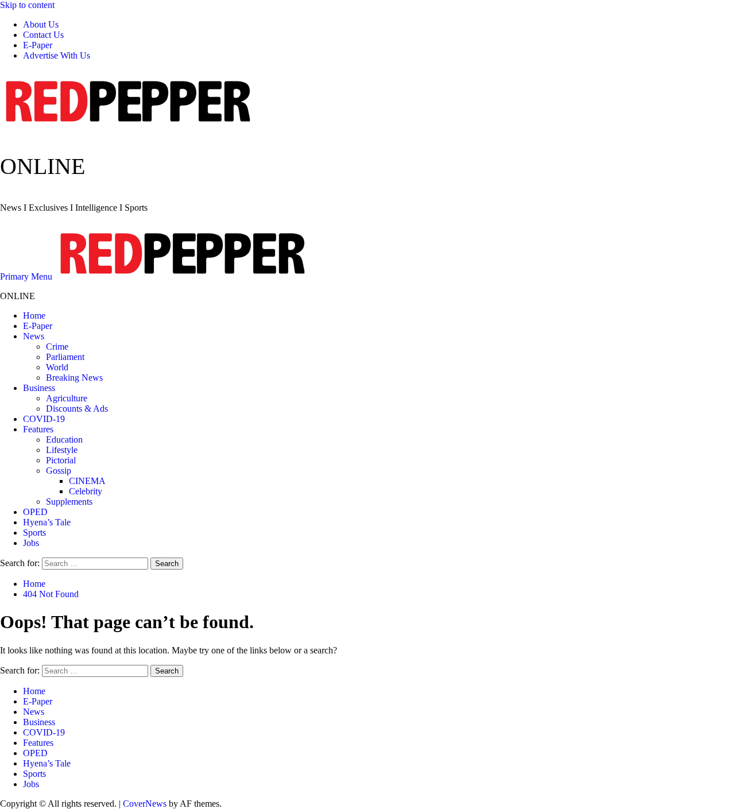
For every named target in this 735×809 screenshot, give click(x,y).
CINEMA (87, 481)
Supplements (69, 501)
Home (34, 315)
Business (39, 388)
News (33, 336)
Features (38, 429)
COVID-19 (44, 419)
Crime (57, 346)
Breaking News (74, 377)
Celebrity (85, 491)
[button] (27, 276)
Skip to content (27, 5)
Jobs (31, 543)
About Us (41, 24)
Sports (34, 532)
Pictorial (61, 460)
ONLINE (42, 166)
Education (64, 439)
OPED (35, 512)
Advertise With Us (56, 55)
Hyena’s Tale (47, 522)
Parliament (65, 357)
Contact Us (43, 35)
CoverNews (145, 803)
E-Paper (37, 45)
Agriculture (66, 398)
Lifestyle (62, 450)
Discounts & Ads (77, 408)
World (57, 367)
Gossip (58, 470)
